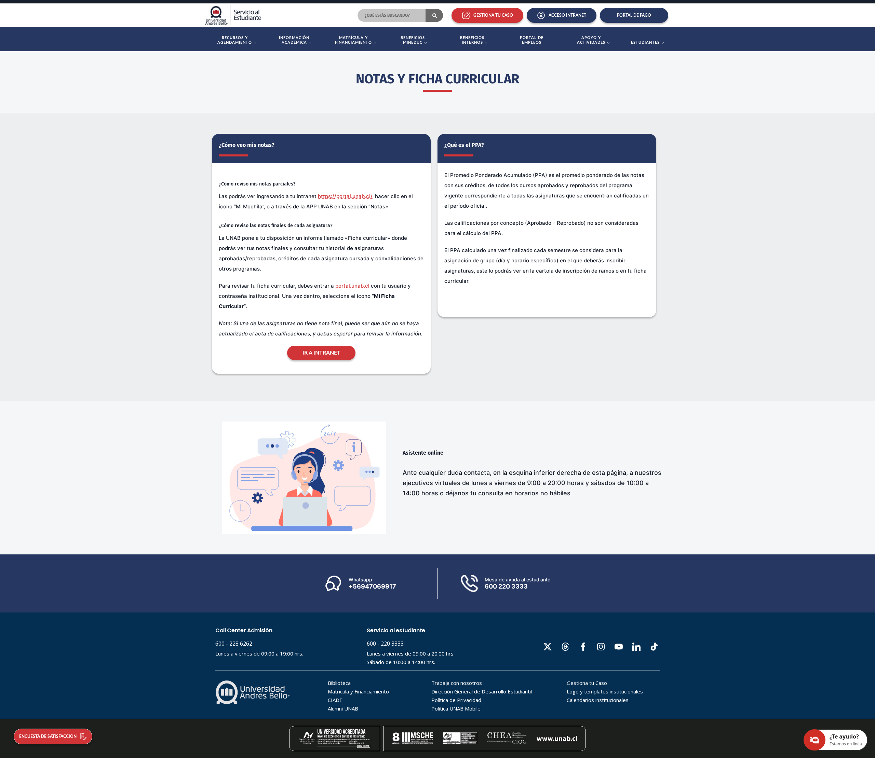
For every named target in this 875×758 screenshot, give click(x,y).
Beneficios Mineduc (413, 40)
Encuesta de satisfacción (48, 736)
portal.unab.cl (352, 285)
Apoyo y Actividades (591, 40)
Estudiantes (645, 42)
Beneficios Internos (472, 40)
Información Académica (294, 40)
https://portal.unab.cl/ (345, 196)
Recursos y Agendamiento (234, 40)
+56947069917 (372, 586)
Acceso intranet (567, 15)
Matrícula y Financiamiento (353, 40)
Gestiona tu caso (493, 15)
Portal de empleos (531, 40)
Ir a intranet (321, 353)
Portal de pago (634, 15)
